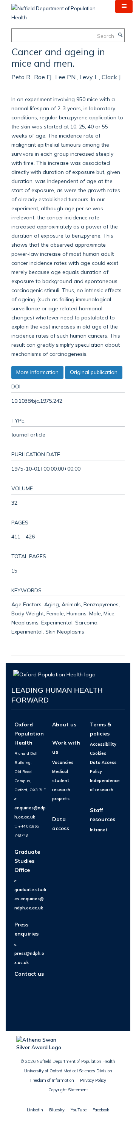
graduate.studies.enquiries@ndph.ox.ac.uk (30, 899)
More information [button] (37, 372)
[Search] (120, 35)
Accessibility (103, 744)
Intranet (99, 829)
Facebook (101, 1109)
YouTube (79, 1109)
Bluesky (57, 1109)
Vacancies (62, 762)
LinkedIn (35, 1109)
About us (64, 724)
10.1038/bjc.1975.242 (36, 400)
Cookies (98, 753)
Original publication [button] (93, 372)
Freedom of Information (52, 1080)
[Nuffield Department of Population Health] (57, 10)
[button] (124, 6)
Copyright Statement (68, 1089)
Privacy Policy (93, 1080)
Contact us (29, 973)
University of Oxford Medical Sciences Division (68, 1070)
